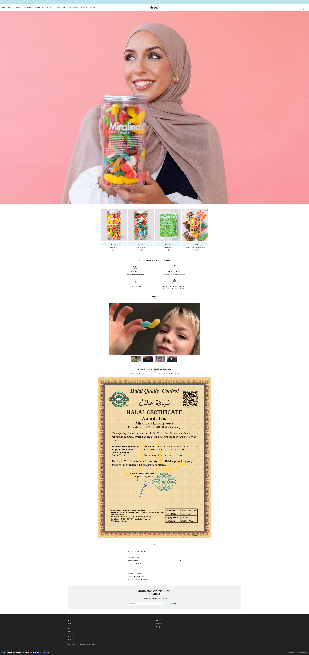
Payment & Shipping (62, 7)
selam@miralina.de (159, 623)
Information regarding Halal (24, 7)
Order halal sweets (7, 7)
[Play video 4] (172, 359)
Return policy (74, 7)
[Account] (299, 9)
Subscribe (173, 603)
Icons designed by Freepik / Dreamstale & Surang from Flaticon (81, 644)
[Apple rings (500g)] (168, 225)
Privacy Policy (71, 639)
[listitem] (154, 2)
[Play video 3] (160, 359)
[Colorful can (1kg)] (114, 225)
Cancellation (70, 636)
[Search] (306, 9)
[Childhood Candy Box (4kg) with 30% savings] (195, 225)
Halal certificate (141, 274)
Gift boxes (93, 7)
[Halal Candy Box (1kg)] (141, 225)
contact (69, 623)
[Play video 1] (136, 359)
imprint (69, 631)
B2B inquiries (84, 7)
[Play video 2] (148, 359)
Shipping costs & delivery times (74, 628)
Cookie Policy (71, 642)
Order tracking (39, 7)
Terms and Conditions (72, 634)
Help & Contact (50, 7)
